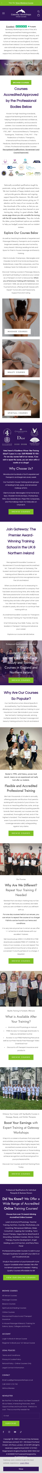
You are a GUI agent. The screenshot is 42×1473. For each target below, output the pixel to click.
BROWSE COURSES (21, 83)
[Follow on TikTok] (21, 1432)
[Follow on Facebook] (3, 1432)
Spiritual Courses (18, 413)
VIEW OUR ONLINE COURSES (21, 1277)
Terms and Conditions (11, 1355)
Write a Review (8, 1388)
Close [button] (21, 1469)
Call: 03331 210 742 (10, 1384)
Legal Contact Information (13, 1368)
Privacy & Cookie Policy (11, 1359)
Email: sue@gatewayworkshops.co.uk (17, 1380)
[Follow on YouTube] (15, 1432)
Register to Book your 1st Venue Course (18, 1343)
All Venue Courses (9, 1295)
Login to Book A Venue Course (14, 1339)
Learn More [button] (24, 1463)
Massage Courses (18, 331)
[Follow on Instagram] (9, 1432)
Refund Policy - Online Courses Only (16, 1363)
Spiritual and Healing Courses (14, 1308)
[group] (21, 68)
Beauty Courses (16, 372)
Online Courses (24, 3)
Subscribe (10, 1423)
